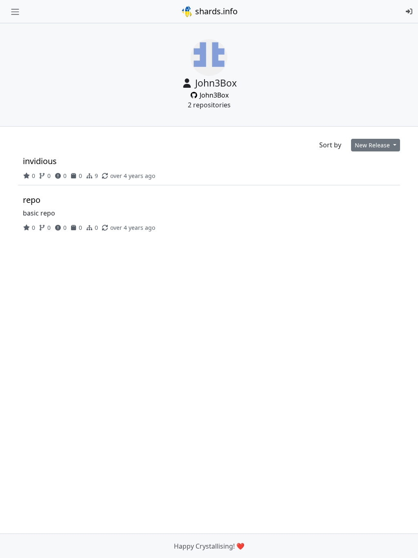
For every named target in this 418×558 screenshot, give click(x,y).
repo (31, 199)
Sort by (330, 144)
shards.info (215, 11)
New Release (373, 145)
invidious (40, 161)
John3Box (213, 95)
